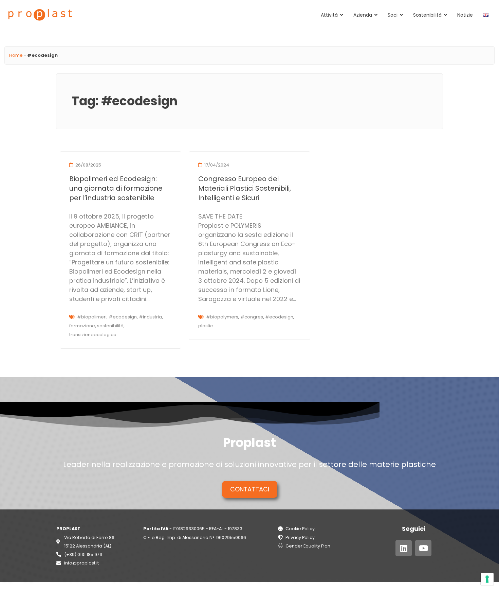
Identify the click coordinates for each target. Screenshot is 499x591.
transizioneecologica (92, 334)
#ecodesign (123, 317)
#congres (251, 317)
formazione (82, 326)
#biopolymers (222, 317)
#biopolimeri (92, 317)
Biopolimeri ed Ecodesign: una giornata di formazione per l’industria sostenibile (116, 188)
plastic (205, 326)
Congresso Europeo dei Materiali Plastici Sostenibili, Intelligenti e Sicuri (244, 188)
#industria (150, 317)
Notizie (465, 15)
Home (16, 55)
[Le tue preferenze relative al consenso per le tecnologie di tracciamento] (487, 579)
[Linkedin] (403, 548)
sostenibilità (110, 326)
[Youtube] (423, 548)
